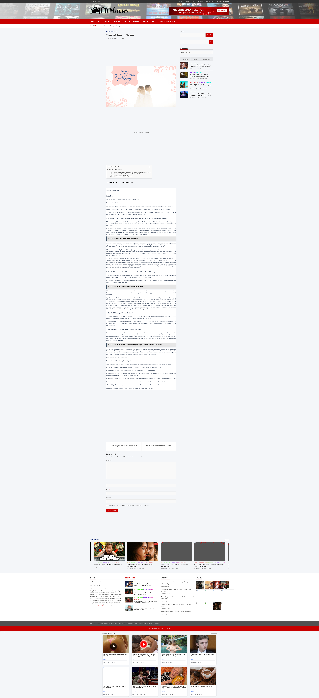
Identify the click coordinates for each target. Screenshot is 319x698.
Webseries (145, 21)
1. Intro (112, 170)
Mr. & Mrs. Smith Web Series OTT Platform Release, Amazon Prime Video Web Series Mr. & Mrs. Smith (200, 76)
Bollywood (136, 21)
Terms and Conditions (210, 1)
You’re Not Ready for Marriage (115, 169)
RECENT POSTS (130, 578)
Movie (197, 63)
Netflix (202, 92)
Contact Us (193, 1)
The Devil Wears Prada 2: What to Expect (206, 564)
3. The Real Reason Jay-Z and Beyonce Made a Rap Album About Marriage (128, 173)
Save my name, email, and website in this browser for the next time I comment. (129, 505)
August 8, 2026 (132, 568)
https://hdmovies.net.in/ (104, 605)
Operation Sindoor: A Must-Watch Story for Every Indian (176, 611)
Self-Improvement (111, 31)
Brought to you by (138, 582)
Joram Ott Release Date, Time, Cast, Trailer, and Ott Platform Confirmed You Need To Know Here (200, 66)
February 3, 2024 (195, 78)
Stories (107, 21)
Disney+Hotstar (194, 82)
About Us (180, 1)
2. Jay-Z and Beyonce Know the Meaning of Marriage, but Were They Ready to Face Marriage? (132, 172)
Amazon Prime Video (132, 562)
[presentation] (225, 540)
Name (108, 482)
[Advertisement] (141, 53)
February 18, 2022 (112, 38)
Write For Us (200, 1)
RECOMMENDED (94, 540)
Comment (109, 460)
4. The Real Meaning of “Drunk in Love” (121, 175)
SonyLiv (183, 562)
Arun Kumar (121, 38)
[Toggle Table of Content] (149, 167)
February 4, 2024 (195, 69)
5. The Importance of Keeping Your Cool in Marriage (123, 176)
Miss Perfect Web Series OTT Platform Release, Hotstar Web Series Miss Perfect (201, 85)
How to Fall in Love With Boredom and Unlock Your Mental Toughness (124, 446)
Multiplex (116, 562)
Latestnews (117, 21)
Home (92, 21)
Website (108, 497)
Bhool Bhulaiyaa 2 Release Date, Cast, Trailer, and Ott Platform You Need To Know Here (159, 446)
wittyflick (157, 623)
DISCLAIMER (186, 1)
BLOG (99, 21)
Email (108, 490)
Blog (95, 562)
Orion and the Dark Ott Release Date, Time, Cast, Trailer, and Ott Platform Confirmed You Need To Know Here (200, 95)
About (153, 21)
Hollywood (127, 21)
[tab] (185, 59)
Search (182, 31)
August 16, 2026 (99, 568)
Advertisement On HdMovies (223, 1)
